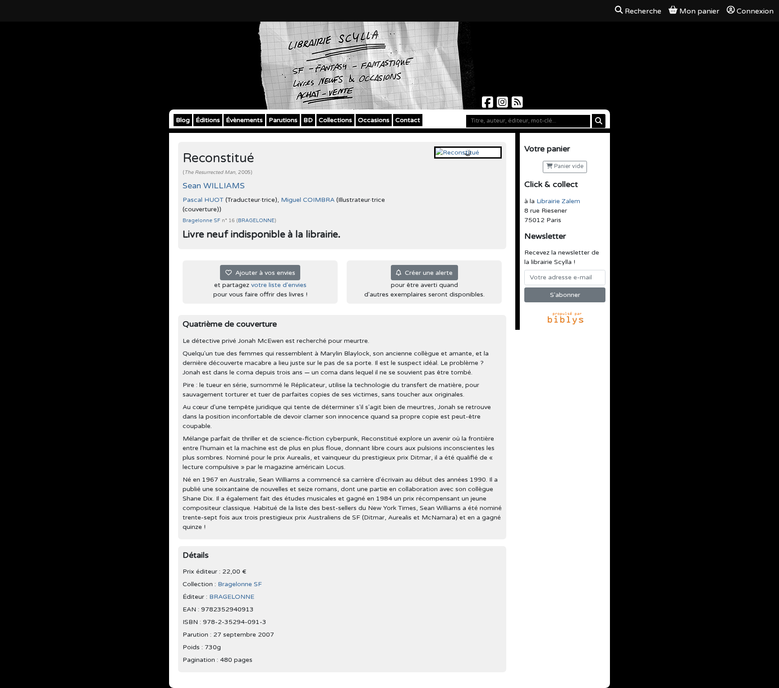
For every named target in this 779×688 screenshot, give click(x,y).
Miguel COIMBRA (308, 200)
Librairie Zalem (558, 201)
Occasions (374, 120)
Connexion (755, 11)
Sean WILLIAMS (214, 186)
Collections (335, 120)
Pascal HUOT (203, 200)
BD (308, 120)
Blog (183, 120)
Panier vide (568, 166)
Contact (407, 120)
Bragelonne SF (202, 220)
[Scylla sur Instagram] (503, 105)
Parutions (283, 120)
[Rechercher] (598, 121)
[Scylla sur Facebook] (488, 105)
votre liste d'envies (279, 285)
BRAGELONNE (256, 220)
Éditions (208, 120)
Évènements (244, 120)
